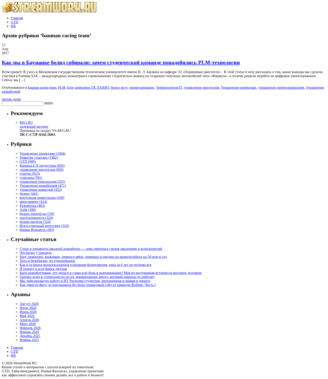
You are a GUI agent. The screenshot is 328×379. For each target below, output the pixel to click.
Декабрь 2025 (30, 336)
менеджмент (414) (33, 202)
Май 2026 (27, 316)
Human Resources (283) (37, 230)
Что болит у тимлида (36, 253)
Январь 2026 (29, 332)
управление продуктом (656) (41, 169)
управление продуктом (201, 87)
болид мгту (119, 87)
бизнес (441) (29, 194)
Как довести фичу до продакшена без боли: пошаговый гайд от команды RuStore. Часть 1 (88, 285)
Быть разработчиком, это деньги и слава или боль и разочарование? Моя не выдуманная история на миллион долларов (110, 273)
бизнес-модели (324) (35, 222)
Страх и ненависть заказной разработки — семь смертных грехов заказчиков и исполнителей (91, 249)
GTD (14, 22)
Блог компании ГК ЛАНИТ (88, 87)
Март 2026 (28, 324)
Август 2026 (29, 304)
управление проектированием (281, 87)
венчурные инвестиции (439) (42, 198)
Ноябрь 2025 (29, 340)
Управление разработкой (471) (43, 185)
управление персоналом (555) (42, 181)
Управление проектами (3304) (42, 153)
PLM (61, 87)
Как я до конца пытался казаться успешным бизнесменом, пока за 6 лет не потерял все (86, 265)
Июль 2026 (28, 308)
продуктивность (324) (36, 218)
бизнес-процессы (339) (37, 214)
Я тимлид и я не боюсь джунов (43, 269)
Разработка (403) (32, 206)
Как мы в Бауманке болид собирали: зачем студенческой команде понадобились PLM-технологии (121, 62)
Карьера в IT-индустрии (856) (42, 165)
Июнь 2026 (28, 312)
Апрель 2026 (29, 320)
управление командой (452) (41, 190)
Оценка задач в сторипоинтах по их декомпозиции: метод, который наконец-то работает (87, 277)
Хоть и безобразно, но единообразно (47, 261)
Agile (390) (28, 210)
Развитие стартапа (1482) (39, 157)
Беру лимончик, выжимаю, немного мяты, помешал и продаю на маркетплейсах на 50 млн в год (93, 257)
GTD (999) (28, 161)
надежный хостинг (34, 124)
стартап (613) (30, 173)
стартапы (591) (31, 177)
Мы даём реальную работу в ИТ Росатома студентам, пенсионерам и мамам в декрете (85, 281)
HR (13, 26)
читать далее (11, 99)
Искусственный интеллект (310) (44, 226)
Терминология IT (169, 87)
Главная (17, 18)
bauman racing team (42, 87)
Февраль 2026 (30, 328)
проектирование (141, 87)
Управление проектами (238, 87)
